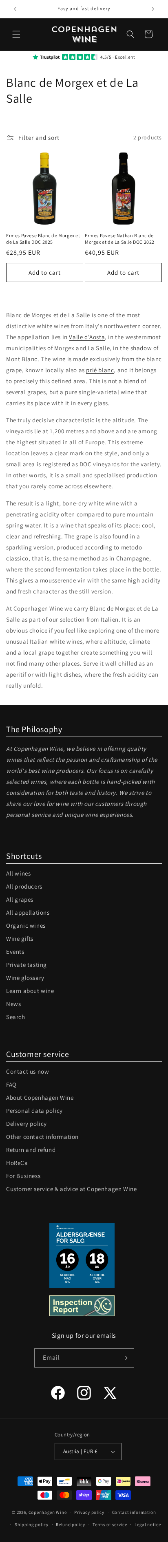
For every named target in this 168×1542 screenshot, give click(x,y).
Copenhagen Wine (48, 1512)
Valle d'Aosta (87, 337)
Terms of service (110, 1524)
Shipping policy (32, 1524)
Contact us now (27, 1071)
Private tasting (26, 964)
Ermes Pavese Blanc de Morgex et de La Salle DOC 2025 (43, 238)
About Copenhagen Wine (40, 1097)
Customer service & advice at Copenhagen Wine (71, 1189)
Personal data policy (34, 1110)
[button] (16, 34)
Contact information (134, 1512)
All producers (24, 886)
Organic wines (26, 925)
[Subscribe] (125, 1358)
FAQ (11, 1084)
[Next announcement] (153, 9)
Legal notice (148, 1524)
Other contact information (42, 1137)
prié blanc (100, 370)
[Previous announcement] (15, 9)
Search (15, 1017)
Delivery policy (26, 1123)
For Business (23, 1176)
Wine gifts (19, 938)
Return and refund (30, 1150)
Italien (110, 619)
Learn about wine (30, 991)
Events (15, 951)
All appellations (28, 912)
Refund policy (70, 1524)
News (13, 1004)
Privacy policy (89, 1512)
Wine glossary (25, 978)
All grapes (19, 899)
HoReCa (17, 1163)
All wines (18, 873)
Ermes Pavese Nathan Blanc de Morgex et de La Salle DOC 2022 (120, 238)
